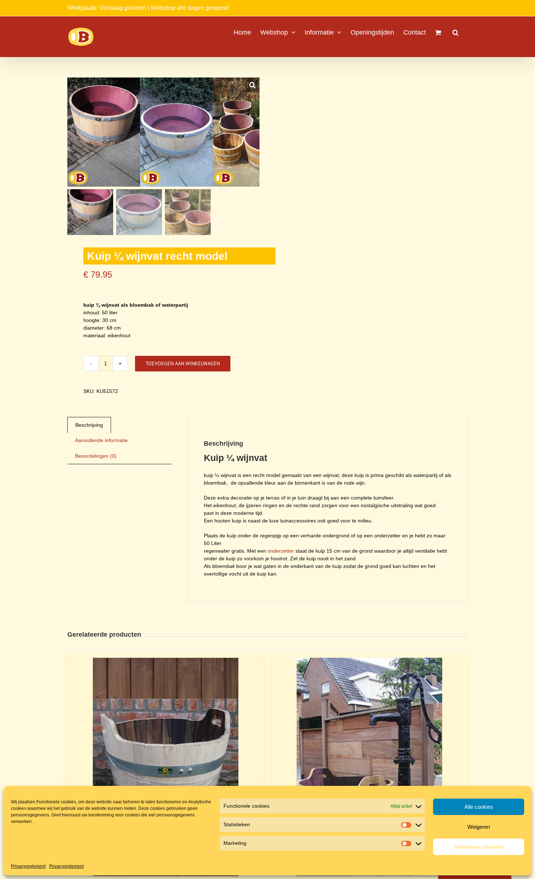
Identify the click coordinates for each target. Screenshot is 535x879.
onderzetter (281, 551)
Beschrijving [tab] (89, 425)
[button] (455, 31)
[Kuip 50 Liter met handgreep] (165, 661)
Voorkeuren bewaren (478, 847)
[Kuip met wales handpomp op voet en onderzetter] (369, 661)
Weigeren (478, 827)
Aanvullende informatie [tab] (101, 440)
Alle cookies (478, 807)
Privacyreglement (28, 866)
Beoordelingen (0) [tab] (95, 456)
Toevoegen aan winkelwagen (183, 363)
